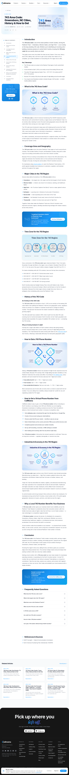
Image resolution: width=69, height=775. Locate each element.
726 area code (62, 331)
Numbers (31, 3)
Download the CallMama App (55, 577)
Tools (38, 3)
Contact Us (64, 3)
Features (23, 3)
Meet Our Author (51, 746)
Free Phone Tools (42, 749)
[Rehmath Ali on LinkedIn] (10, 30)
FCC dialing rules (57, 374)
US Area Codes (42, 744)
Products (16, 3)
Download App (22, 756)
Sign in (55, 3)
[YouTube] (5, 751)
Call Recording (32, 746)
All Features (31, 744)
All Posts (9, 10)
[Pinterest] (3, 751)
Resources (45, 3)
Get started (10, 95)
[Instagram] (16, 751)
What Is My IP (41, 757)
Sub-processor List (62, 754)
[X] (11, 751)
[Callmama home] (6, 3)
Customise (49, 770)
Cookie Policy (38, 772)
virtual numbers (37, 164)
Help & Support (51, 753)
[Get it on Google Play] (12, 98)
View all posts (62, 663)
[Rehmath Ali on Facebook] (13, 30)
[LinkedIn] (8, 751)
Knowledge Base (51, 755)
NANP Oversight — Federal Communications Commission (38, 640)
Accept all (63, 770)
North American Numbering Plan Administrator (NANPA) (38, 642)
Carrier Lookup (42, 755)
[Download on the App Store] (9, 98)
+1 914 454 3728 (5, 756)
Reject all (56, 770)
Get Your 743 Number (57, 219)
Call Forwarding (32, 751)
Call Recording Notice (62, 748)
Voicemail (31, 753)
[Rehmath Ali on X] (16, 30)
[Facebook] (13, 751)
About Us (50, 744)
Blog (39, 760)
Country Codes (42, 746)
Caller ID (30, 749)
